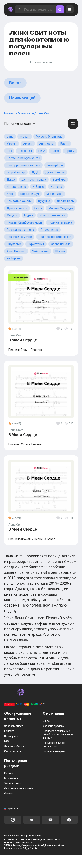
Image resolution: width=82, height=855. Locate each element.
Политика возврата (54, 751)
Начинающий (22, 98)
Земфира (59, 179)
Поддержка (11, 736)
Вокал (15, 82)
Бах (9, 151)
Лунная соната (17, 208)
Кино (10, 194)
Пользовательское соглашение (54, 744)
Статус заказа (12, 751)
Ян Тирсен (14, 258)
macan (24, 136)
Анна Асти (46, 143)
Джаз (11, 179)
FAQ (6, 741)
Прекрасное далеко (20, 229)
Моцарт (12, 215)
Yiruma (11, 143)
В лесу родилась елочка (23, 165)
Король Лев (54, 194)
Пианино (37, 349)
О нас (46, 721)
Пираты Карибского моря (24, 222)
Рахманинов (49, 229)
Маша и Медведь (61, 208)
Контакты (10, 731)
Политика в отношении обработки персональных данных (58, 734)
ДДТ (35, 172)
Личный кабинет (14, 746)
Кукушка (44, 201)
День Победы (55, 172)
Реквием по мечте (19, 237)
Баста (64, 143)
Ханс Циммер (16, 251)
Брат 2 (70, 151)
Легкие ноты (65, 201)
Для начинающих (33, 179)
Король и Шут (29, 194)
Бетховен (25, 151)
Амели (27, 143)
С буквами (14, 244)
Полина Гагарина (60, 222)
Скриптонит (36, 244)
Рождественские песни (55, 237)
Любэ (38, 208)
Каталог (9, 773)
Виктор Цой (55, 165)
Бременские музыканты (23, 158)
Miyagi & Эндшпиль (49, 136)
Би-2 (41, 151)
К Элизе (38, 186)
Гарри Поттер (16, 172)
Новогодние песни (52, 215)
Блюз (55, 151)
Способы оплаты (14, 726)
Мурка (28, 215)
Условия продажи (54, 726)
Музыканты (11, 778)
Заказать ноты (13, 783)
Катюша (56, 186)
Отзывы (9, 793)
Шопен (60, 251)
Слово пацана (60, 244)
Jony (10, 136)
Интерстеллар (16, 186)
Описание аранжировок (18, 788)
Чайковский (40, 251)
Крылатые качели (19, 201)
